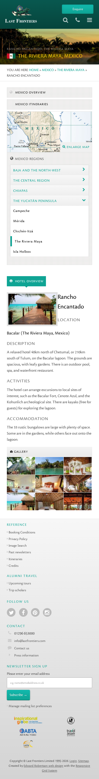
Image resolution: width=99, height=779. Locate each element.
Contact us (21, 648)
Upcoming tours (20, 583)
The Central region (31, 180)
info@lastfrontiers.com (29, 641)
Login (73, 761)
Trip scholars (17, 590)
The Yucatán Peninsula (35, 201)
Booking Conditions (22, 532)
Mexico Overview (30, 93)
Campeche (21, 211)
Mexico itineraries (31, 104)
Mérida (19, 221)
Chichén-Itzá (23, 231)
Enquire (78, 9)
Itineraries (15, 559)
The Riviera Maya (71, 70)
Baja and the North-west (37, 170)
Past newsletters (20, 552)
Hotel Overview (28, 281)
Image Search (18, 545)
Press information (26, 655)
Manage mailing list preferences (30, 706)
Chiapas (20, 191)
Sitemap (83, 761)
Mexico (48, 70)
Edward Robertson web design (43, 766)
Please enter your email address (28, 673)
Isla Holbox (22, 251)
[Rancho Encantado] (21, 466)
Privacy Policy (18, 539)
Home (34, 70)
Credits (14, 565)
